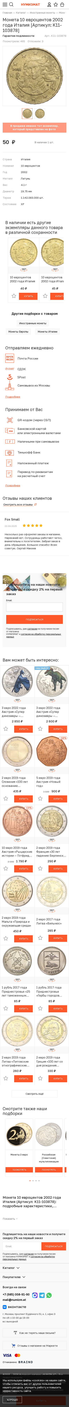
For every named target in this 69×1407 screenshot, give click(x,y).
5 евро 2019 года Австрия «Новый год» (48, 782)
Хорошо (12, 1399)
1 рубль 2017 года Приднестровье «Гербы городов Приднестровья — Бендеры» (49, 991)
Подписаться (34, 619)
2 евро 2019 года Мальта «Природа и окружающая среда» (16, 921)
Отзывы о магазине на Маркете (37, 1345)
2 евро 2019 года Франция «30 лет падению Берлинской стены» (51, 852)
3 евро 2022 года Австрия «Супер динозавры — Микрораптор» (14, 712)
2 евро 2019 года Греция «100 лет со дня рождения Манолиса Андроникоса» (49, 1061)
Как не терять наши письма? (37, 1332)
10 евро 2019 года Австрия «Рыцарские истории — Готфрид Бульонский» (17, 852)
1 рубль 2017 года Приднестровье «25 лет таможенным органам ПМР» (16, 991)
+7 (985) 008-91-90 (16, 1294)
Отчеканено (10, 1362)
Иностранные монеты (32, 323)
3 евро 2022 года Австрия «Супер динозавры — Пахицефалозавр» (49, 712)
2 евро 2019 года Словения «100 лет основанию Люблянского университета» (15, 782)
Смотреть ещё (35, 1093)
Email (9, 600)
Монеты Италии (47, 331)
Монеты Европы (18, 331)
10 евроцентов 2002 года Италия (22, 279)
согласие (32, 628)
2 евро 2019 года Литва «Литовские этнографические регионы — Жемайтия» (15, 1061)
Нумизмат (30, 4)
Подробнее (12, 396)
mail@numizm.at (14, 1300)
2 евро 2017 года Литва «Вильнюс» (49, 921)
